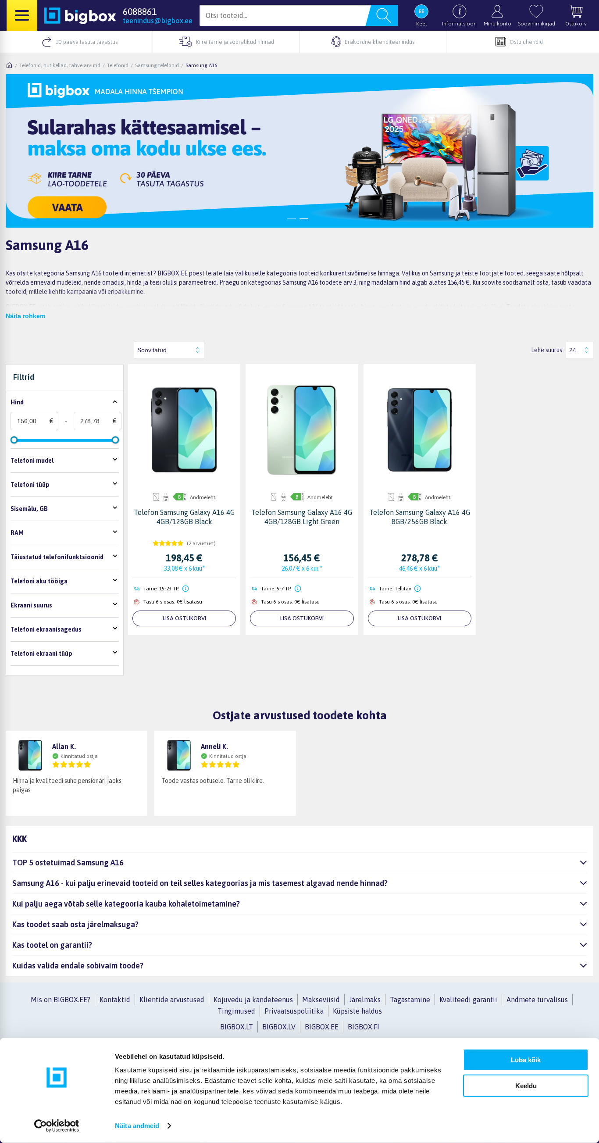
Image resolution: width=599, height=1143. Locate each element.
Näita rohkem (25, 315)
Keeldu (526, 1085)
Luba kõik (526, 1060)
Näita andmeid (137, 1125)
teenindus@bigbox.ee (158, 21)
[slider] (14, 439)
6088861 (140, 11)
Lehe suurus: (547, 350)
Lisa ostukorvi (184, 618)
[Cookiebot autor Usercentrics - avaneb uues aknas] (56, 1125)
